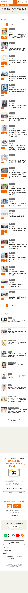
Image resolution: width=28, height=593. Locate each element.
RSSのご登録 (13, 526)
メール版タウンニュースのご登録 (14, 493)
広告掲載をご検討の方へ (9, 551)
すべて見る (13, 420)
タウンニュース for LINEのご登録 (14, 488)
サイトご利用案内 (19, 557)
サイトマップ (14, 558)
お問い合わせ (15, 543)
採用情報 (5, 554)
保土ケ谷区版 (5, 5)
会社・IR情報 (6, 548)
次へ (21, 24)
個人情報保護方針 (8, 557)
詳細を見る (13, 515)
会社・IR (18, 2)
